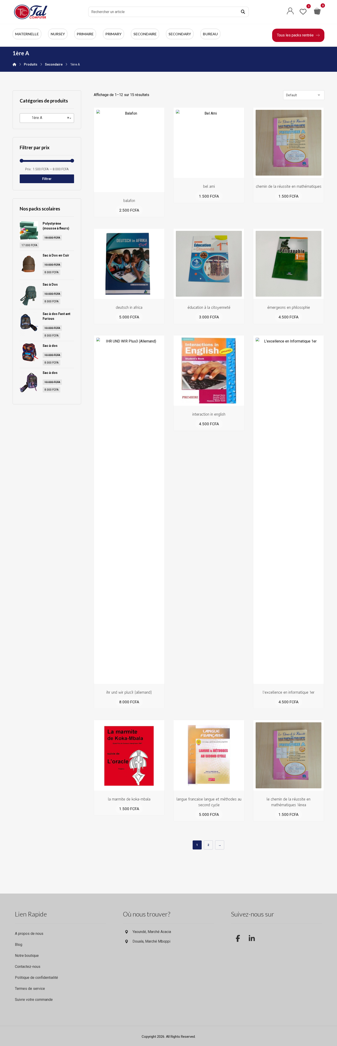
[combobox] (47, 118)
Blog (18, 944)
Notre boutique (27, 955)
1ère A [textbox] (46, 118)
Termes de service (30, 988)
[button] (243, 12)
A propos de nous (29, 933)
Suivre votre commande (34, 999)
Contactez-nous (27, 966)
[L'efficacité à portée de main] (31, 12)
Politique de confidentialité (36, 977)
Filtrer (47, 179)
